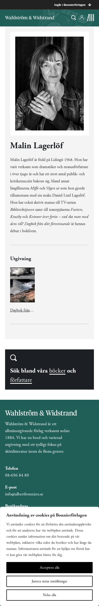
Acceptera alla (49, 567)
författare (21, 380)
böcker (57, 371)
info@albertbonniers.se (24, 494)
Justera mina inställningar (49, 581)
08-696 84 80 (17, 475)
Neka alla (49, 595)
